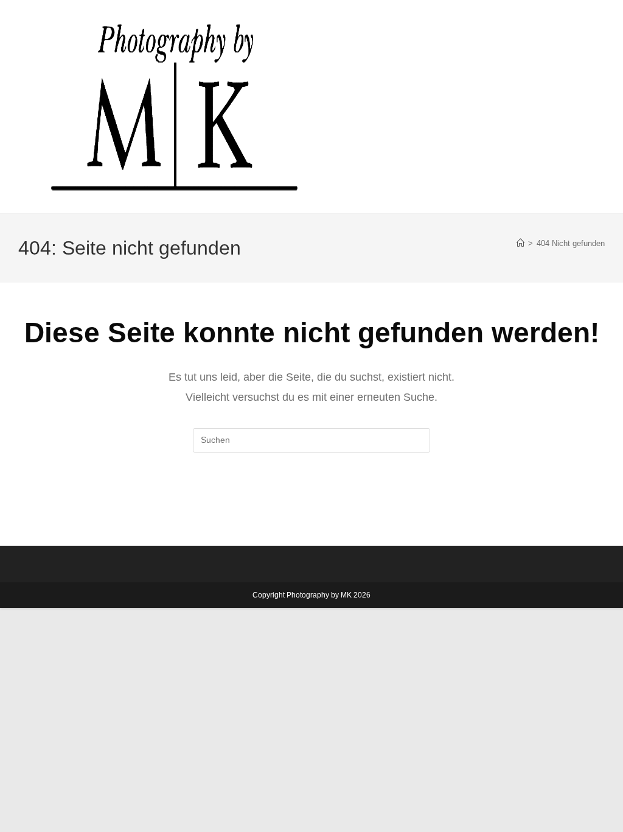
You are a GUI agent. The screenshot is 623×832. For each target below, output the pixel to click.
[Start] (520, 243)
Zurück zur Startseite (311, 502)
